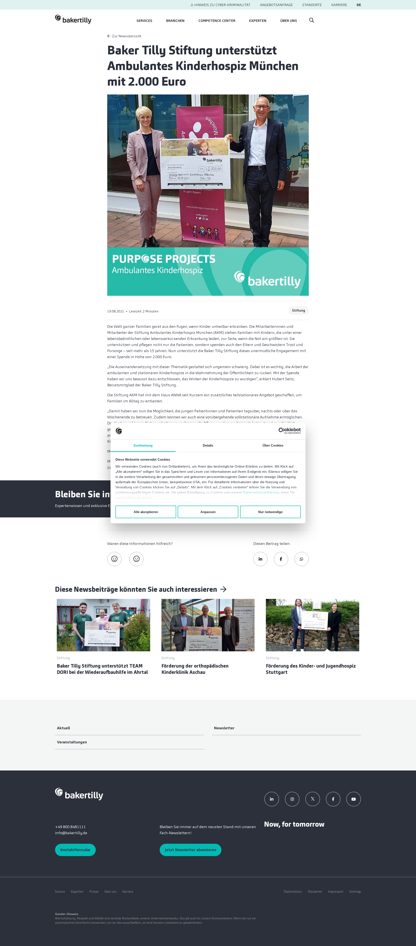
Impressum (335, 892)
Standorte (312, 5)
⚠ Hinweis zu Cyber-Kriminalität (220, 5)
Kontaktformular (75, 849)
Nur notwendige (270, 512)
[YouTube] (353, 799)
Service (60, 892)
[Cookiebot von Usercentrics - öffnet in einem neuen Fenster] (282, 431)
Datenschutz (293, 892)
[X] (312, 799)
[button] (260, 559)
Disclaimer (315, 892)
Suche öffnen (311, 19)
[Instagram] (292, 799)
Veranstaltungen (72, 742)
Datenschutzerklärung (261, 492)
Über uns (288, 20)
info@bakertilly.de (71, 832)
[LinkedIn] (271, 799)
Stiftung (298, 310)
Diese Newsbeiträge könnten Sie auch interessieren (137, 589)
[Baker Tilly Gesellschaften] (79, 793)
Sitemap (355, 892)
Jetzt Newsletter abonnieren (190, 849)
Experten (257, 20)
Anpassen (208, 512)
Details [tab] (208, 445)
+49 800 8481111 (70, 826)
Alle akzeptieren (146, 512)
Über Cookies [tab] (273, 445)
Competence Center (216, 20)
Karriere (339, 5)
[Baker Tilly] (73, 19)
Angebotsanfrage (276, 5)
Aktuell (63, 728)
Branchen (175, 20)
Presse (94, 892)
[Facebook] (333, 799)
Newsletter (224, 728)
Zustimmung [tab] (143, 445)
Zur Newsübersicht (126, 36)
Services (144, 20)
